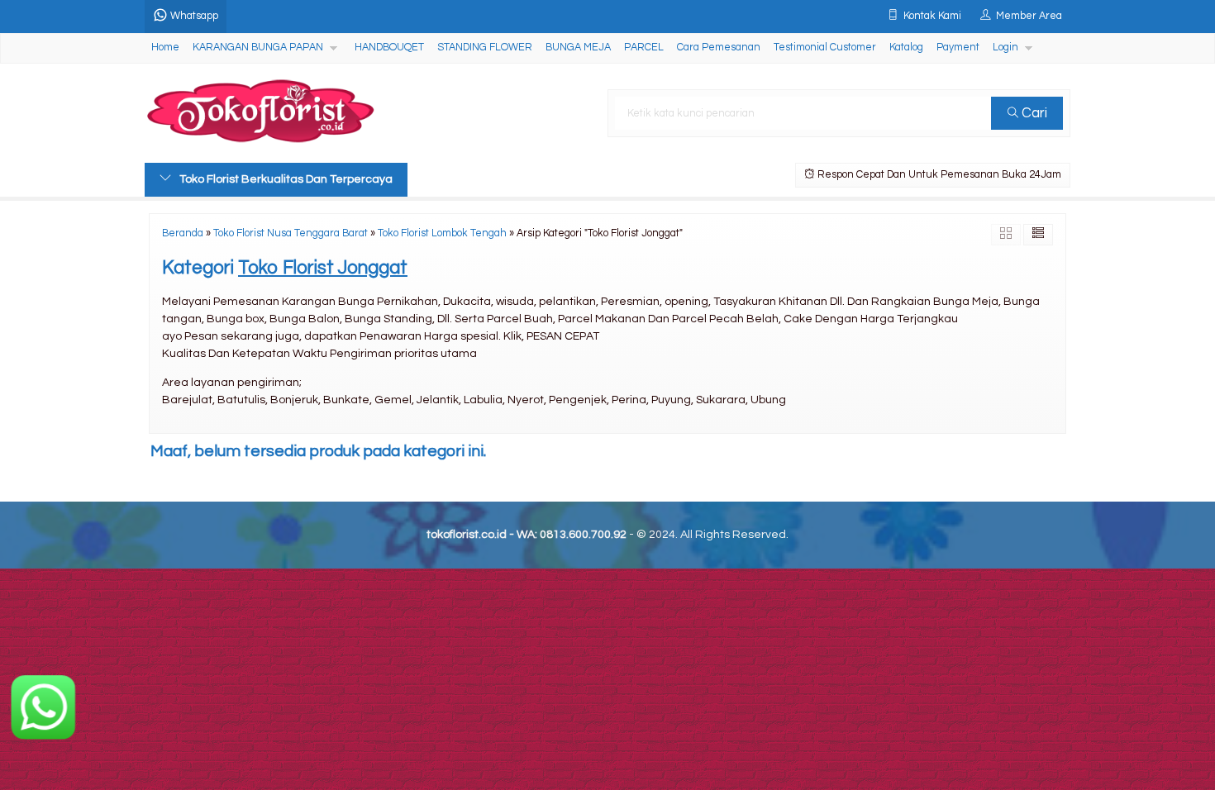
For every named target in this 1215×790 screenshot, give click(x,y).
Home (165, 47)
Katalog (906, 47)
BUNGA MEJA (578, 47)
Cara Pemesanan (718, 47)
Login (1005, 47)
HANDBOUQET (389, 47)
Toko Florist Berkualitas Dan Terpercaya (286, 179)
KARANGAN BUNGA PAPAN (258, 47)
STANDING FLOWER (484, 47)
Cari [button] (1032, 113)
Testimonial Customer (825, 47)
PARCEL (644, 47)
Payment (957, 47)
